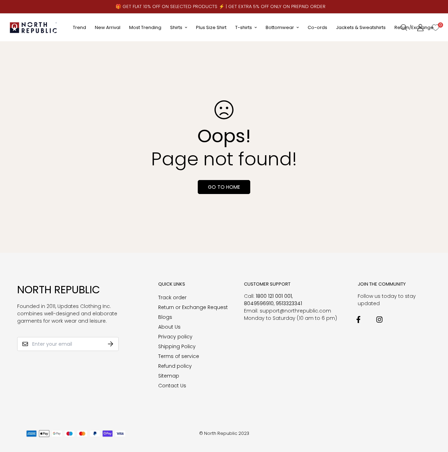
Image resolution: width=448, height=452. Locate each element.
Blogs (165, 317)
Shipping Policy (177, 346)
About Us (169, 326)
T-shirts (243, 27)
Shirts (176, 27)
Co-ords (317, 27)
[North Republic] (34, 27)
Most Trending (145, 27)
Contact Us (172, 385)
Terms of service (178, 356)
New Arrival (107, 27)
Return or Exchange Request (193, 307)
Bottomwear (280, 27)
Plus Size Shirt (211, 27)
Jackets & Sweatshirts (361, 27)
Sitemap (168, 375)
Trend (79, 27)
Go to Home (224, 187)
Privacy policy (175, 336)
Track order (172, 297)
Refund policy (175, 366)
